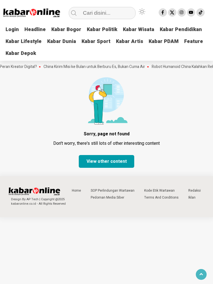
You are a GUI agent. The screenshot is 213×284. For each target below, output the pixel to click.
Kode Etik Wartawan (159, 190)
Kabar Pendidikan (181, 29)
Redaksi (194, 190)
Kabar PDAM (164, 41)
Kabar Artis (129, 41)
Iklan (192, 197)
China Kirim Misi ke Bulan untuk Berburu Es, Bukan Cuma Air (92, 67)
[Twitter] (172, 12)
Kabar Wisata (138, 29)
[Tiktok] (200, 12)
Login (12, 29)
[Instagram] (182, 12)
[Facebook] (163, 12)
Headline (35, 29)
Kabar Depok (21, 53)
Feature (193, 41)
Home (76, 190)
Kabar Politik (102, 29)
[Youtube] (191, 12)
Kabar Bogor (66, 29)
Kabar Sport (96, 41)
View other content (107, 161)
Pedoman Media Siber (107, 197)
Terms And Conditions (161, 197)
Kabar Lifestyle (24, 41)
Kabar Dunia (61, 41)
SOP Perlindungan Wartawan (113, 190)
